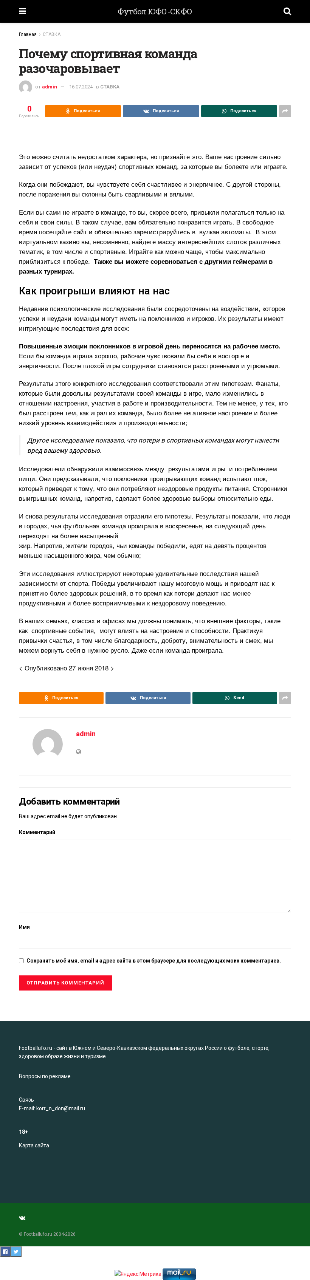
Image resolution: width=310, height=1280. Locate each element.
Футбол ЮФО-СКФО (155, 11)
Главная (28, 34)
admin (49, 87)
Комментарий (37, 832)
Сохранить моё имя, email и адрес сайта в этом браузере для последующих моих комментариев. (153, 961)
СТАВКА (51, 34)
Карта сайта (34, 1145)
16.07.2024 (81, 87)
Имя (24, 927)
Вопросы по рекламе (45, 1076)
